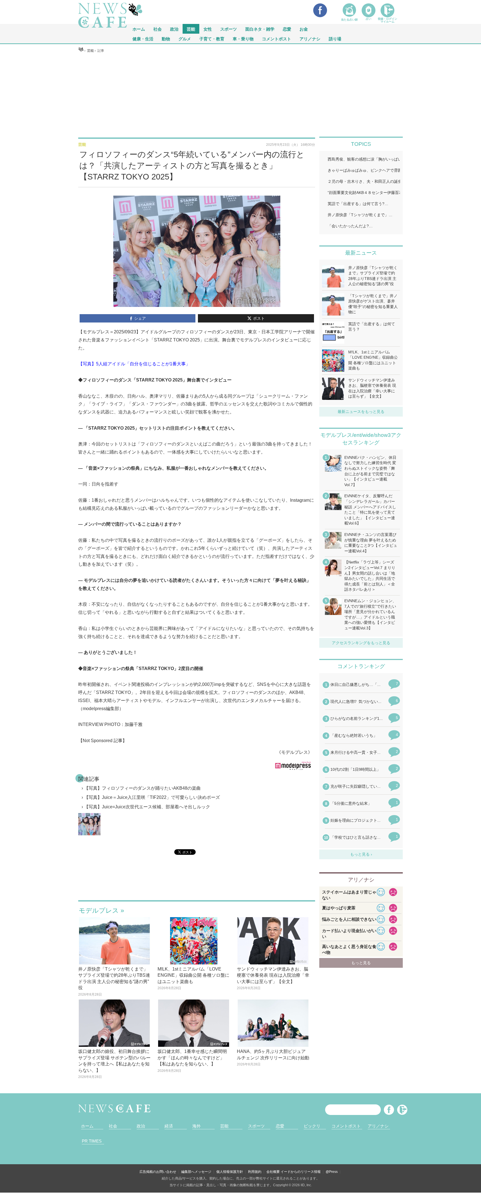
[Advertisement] (240, 95)
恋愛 (287, 29)
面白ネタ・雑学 (259, 29)
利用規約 (254, 1172)
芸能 (191, 29)
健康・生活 (142, 38)
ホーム (87, 1126)
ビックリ (312, 1126)
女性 (207, 29)
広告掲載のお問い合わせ (157, 1172)
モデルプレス (99, 910)
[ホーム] (81, 51)
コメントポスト (276, 38)
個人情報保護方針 (229, 1172)
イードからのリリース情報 (301, 1172)
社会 (157, 29)
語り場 (335, 38)
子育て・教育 (211, 38)
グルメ (184, 38)
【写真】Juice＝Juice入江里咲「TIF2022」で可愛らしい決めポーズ (152, 797)
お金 (304, 29)
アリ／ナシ (310, 38)
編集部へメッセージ (196, 1172)
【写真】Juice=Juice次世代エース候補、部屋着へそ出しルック (147, 806)
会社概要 (273, 1172)
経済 (169, 1126)
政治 (174, 29)
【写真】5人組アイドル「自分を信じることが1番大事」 (134, 363)
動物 (166, 38)
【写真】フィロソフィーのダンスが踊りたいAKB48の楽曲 (142, 788)
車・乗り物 (243, 38)
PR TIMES (92, 1141)
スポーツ (228, 29)
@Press (332, 1172)
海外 (196, 1126)
